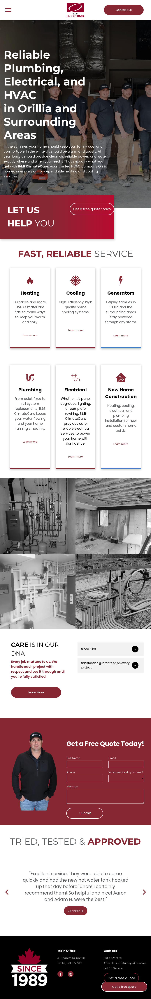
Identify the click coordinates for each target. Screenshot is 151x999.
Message (72, 786)
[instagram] (70, 974)
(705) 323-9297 (113, 958)
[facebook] (60, 974)
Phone (71, 772)
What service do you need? (125, 772)
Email (112, 758)
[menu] (8, 10)
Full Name (73, 758)
